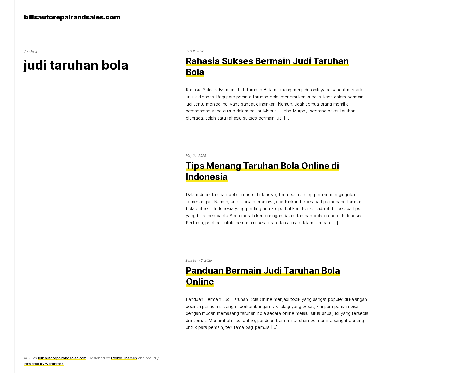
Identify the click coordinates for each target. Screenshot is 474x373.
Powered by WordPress (44, 363)
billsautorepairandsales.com (62, 358)
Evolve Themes (124, 358)
